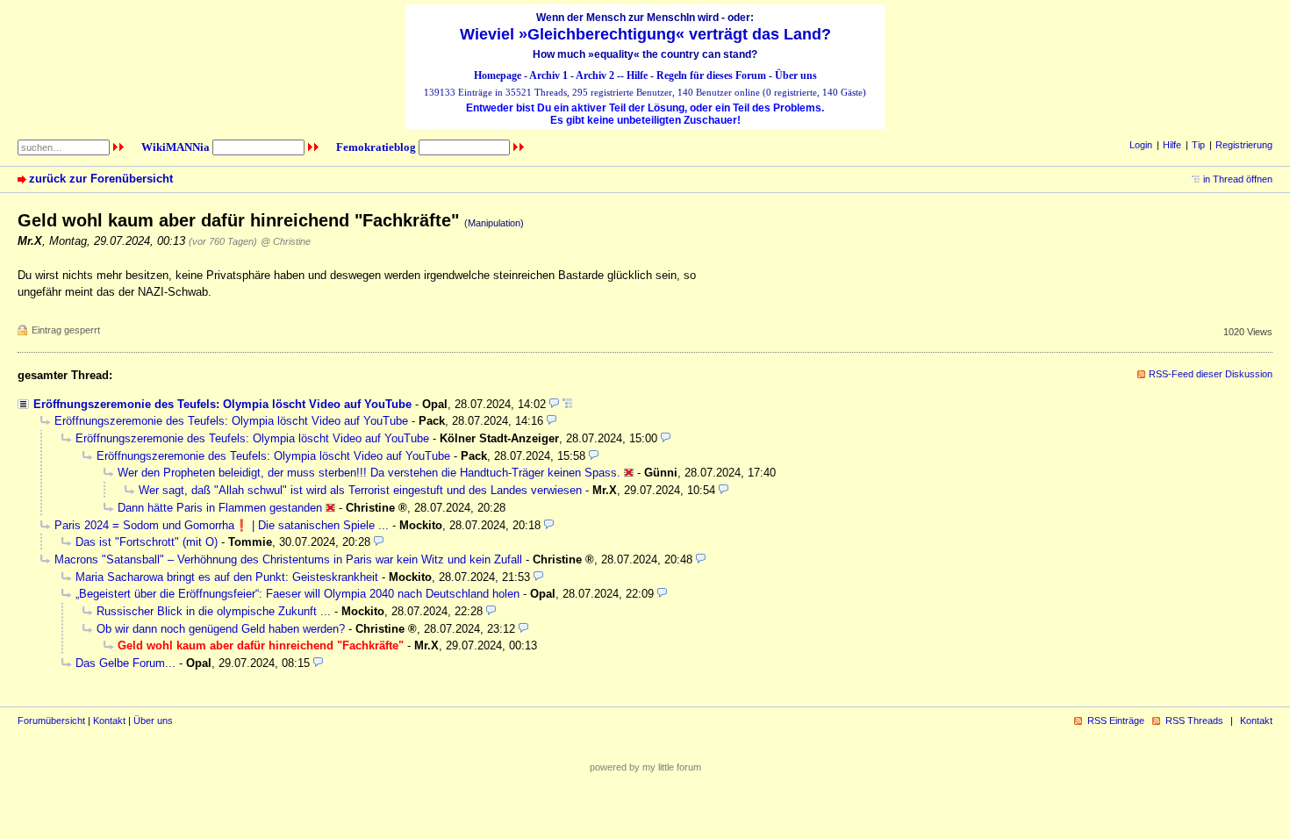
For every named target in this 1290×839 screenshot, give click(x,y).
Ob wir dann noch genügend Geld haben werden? (221, 628)
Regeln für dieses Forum (711, 75)
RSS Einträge (1115, 720)
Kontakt (109, 720)
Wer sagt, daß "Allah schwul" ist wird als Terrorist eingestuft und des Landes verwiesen (360, 490)
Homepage (497, 75)
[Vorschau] (554, 404)
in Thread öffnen (1237, 179)
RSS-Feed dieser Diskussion (1210, 374)
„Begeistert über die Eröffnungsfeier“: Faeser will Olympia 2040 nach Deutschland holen (297, 593)
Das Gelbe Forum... (125, 663)
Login (1140, 145)
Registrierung (1243, 145)
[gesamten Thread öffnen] (567, 404)
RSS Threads (1194, 720)
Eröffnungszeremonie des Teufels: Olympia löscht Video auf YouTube (222, 404)
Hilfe (637, 75)
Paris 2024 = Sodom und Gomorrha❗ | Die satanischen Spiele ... (221, 525)
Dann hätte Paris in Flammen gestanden (220, 507)
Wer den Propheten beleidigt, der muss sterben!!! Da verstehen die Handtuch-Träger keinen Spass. (369, 472)
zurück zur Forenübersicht (101, 178)
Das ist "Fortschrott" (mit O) (146, 542)
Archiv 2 (595, 75)
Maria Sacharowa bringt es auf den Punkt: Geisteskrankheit (226, 577)
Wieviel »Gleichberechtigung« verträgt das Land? (645, 34)
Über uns (796, 75)
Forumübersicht (51, 720)
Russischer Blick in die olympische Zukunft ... (214, 611)
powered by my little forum (645, 767)
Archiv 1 (548, 75)
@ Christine (286, 241)
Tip (1198, 145)
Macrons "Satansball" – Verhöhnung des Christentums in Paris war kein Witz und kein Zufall (288, 559)
